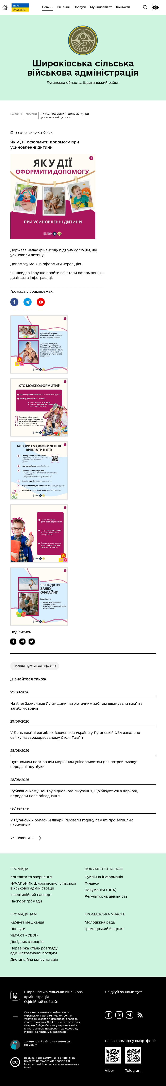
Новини (31, 113)
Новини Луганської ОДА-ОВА (35, 666)
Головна (16, 113)
